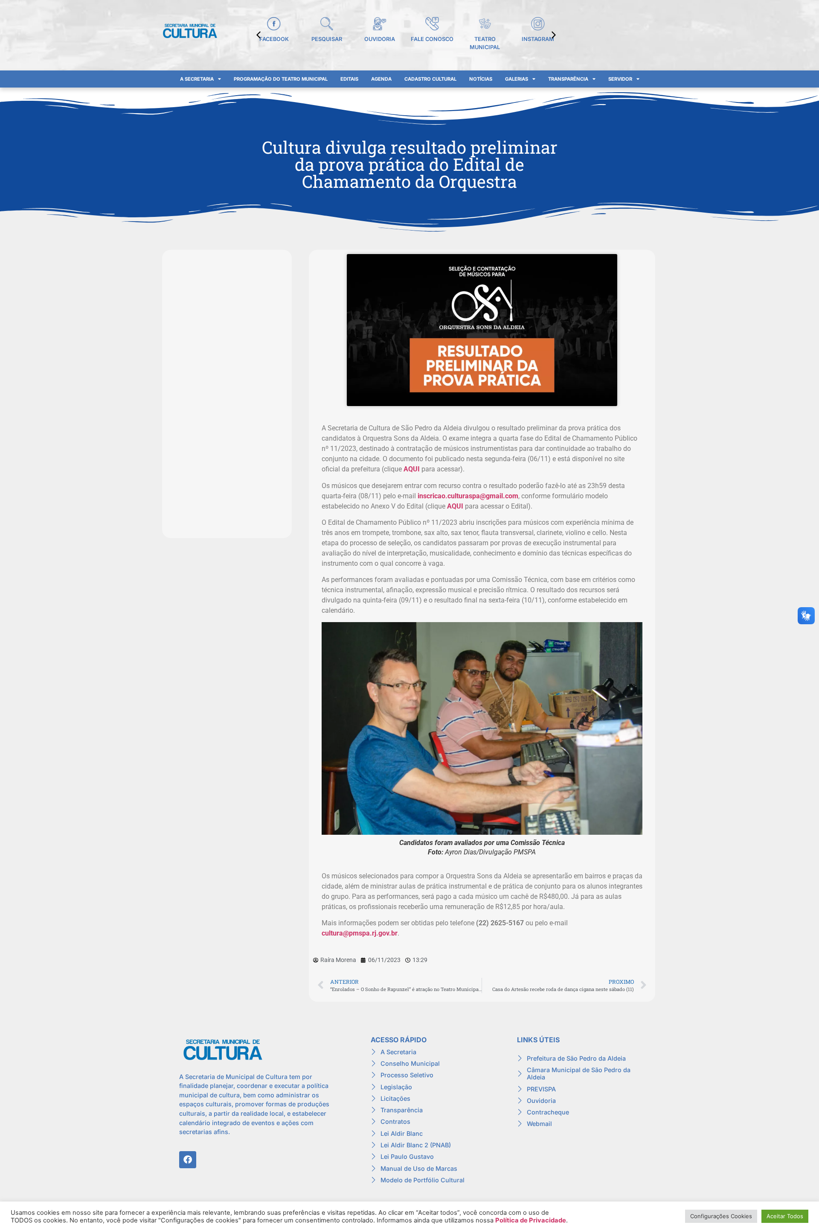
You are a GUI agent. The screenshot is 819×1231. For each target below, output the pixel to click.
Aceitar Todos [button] (785, 1216)
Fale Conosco (432, 39)
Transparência (568, 79)
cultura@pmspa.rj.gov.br (360, 933)
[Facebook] (187, 1159)
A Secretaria (197, 79)
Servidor (620, 79)
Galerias (516, 79)
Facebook (274, 39)
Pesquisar (326, 39)
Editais (349, 79)
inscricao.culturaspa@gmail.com (468, 496)
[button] (553, 35)
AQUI (412, 469)
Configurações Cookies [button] (721, 1216)
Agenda (381, 79)
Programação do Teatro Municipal (281, 79)
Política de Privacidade (530, 1220)
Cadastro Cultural (430, 79)
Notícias (480, 79)
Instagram (538, 39)
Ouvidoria (379, 39)
